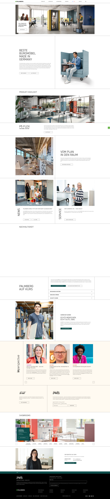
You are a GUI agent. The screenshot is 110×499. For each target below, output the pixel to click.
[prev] (26, 382)
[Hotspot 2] (68, 112)
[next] (94, 382)
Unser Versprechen (69, 219)
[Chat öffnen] (109, 128)
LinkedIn (93, 496)
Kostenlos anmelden (54, 485)
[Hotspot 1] (27, 109)
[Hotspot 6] (42, 110)
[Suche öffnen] (85, 1)
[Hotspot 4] (75, 107)
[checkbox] (53, 403)
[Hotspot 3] (50, 112)
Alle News (35, 219)
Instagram (87, 496)
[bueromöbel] (19, 1)
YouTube (89, 496)
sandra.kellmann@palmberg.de (77, 460)
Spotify (91, 496)
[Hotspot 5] (62, 106)
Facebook (86, 496)
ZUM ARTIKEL (27, 219)
